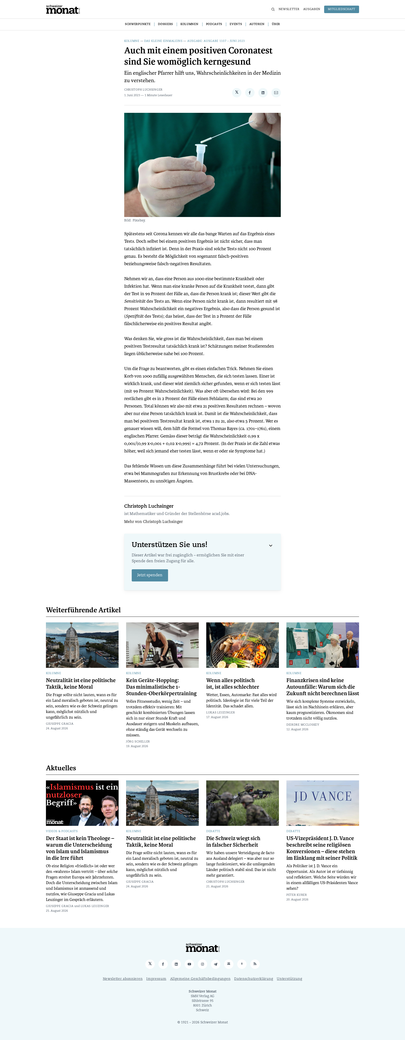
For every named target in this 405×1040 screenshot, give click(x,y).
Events (236, 24)
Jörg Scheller (138, 741)
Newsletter (289, 9)
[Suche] (273, 9)
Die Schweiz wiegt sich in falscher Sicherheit (233, 841)
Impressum (156, 979)
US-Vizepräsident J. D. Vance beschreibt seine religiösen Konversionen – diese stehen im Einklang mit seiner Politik (321, 848)
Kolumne (131, 41)
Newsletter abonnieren (123, 979)
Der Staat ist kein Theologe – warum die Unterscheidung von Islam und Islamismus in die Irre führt (80, 848)
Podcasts (214, 24)
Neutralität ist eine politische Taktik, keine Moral (81, 683)
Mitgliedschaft (341, 9)
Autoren (256, 24)
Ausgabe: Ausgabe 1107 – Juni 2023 (216, 41)
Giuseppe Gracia (60, 724)
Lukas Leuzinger (220, 712)
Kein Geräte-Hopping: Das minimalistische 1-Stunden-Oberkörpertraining (161, 687)
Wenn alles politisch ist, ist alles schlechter (232, 683)
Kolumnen (189, 24)
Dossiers (165, 24)
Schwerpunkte (137, 24)
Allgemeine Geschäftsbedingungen (200, 979)
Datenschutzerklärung (253, 979)
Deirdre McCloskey (302, 725)
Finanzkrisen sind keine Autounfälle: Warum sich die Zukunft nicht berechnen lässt (322, 687)
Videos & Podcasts (62, 831)
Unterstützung (289, 979)
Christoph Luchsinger (143, 89)
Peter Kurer (296, 895)
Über (276, 24)
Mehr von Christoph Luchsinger (153, 522)
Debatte (213, 831)
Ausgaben (312, 9)
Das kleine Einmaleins (163, 41)
